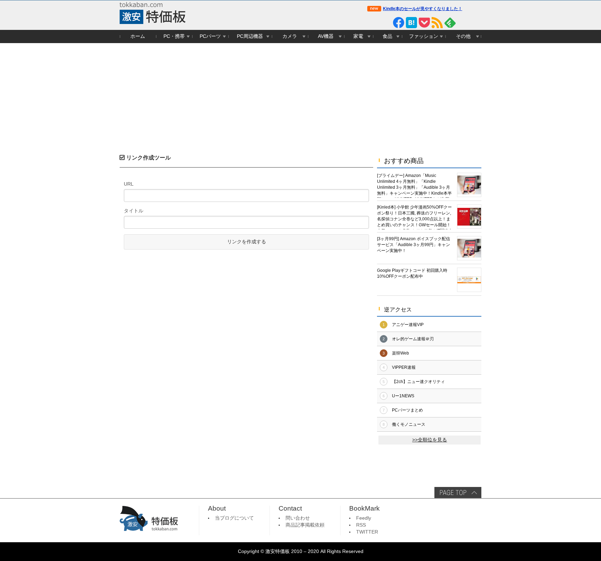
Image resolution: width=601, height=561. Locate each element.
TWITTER (367, 532)
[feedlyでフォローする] (450, 22)
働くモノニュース (408, 424)
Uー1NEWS (403, 395)
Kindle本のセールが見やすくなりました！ (422, 8)
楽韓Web (400, 353)
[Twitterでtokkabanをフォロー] (372, 22)
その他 (463, 36)
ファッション (423, 36)
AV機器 (326, 36)
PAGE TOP (457, 492)
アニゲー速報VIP (408, 324)
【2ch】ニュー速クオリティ (418, 381)
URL (129, 184)
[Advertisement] (300, 95)
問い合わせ (298, 518)
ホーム (137, 36)
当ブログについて (234, 518)
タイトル (133, 210)
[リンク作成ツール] (475, 22)
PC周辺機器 (250, 36)
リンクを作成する (246, 241)
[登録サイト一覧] (462, 22)
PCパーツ (210, 36)
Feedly (363, 518)
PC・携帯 (174, 36)
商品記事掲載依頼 (305, 525)
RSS (361, 525)
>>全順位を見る (429, 439)
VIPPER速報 (404, 367)
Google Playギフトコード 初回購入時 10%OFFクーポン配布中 (412, 273)
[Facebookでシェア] (398, 22)
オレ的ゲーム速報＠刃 (413, 338)
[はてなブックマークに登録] (411, 22)
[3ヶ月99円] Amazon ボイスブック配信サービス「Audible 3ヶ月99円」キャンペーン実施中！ (413, 244)
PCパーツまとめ (407, 410)
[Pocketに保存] (424, 22)
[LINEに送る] (385, 22)
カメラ (289, 36)
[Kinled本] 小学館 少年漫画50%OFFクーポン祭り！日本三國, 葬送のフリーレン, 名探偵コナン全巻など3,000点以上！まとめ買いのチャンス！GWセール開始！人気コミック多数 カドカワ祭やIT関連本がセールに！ (414, 217)
